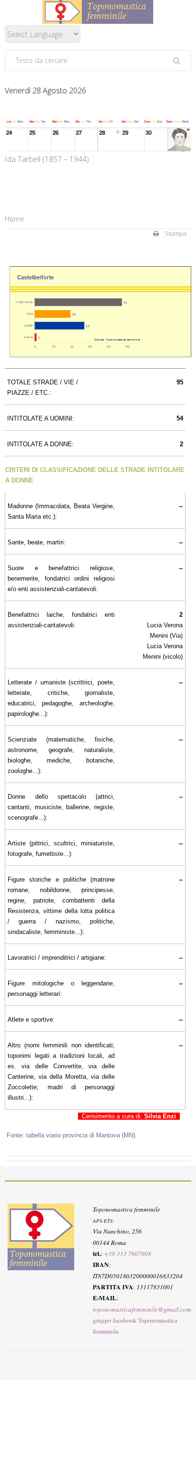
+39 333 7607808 (127, 1253)
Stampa (175, 233)
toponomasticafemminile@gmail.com (142, 1309)
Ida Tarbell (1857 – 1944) (47, 159)
